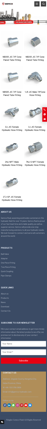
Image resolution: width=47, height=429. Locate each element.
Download (5, 307)
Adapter (4, 258)
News (3, 302)
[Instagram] (17, 406)
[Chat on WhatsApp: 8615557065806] (44, 114)
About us (4, 294)
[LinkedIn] (9, 406)
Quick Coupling (7, 271)
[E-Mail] (30, 406)
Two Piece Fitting (8, 267)
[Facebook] (5, 406)
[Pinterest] (22, 406)
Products (5, 298)
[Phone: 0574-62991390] (44, 109)
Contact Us (5, 311)
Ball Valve (5, 254)
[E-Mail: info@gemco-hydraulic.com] (44, 119)
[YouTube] (26, 406)
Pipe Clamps (6, 276)
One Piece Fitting (8, 263)
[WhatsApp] (13, 406)
